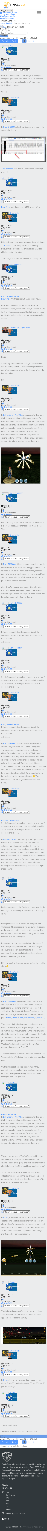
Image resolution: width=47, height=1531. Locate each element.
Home (2, 23)
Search (4, 36)
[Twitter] (5, 67)
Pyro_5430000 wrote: (10, 296)
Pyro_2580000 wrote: (10, 725)
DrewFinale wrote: (8, 1114)
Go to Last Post (9, 41)
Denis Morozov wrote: (10, 820)
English (9, 23)
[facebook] (2, 67)
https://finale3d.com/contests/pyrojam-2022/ (25, 1018)
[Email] (11, 67)
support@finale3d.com (15, 1514)
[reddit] (7, 67)
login (8, 1446)
